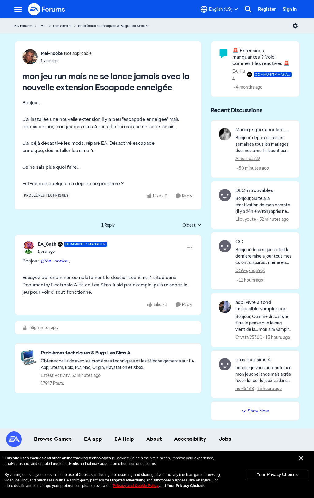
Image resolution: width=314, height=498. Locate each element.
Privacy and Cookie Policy (136, 486)
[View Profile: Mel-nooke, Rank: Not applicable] (30, 56)
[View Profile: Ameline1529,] (225, 134)
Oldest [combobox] (191, 225)
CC (239, 242)
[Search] (248, 9)
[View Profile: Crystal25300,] (225, 307)
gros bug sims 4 (253, 360)
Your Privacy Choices (277, 474)
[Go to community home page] (46, 9)
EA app (93, 438)
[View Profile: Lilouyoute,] (225, 195)
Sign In (290, 9)
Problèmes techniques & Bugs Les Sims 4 (113, 25)
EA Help (124, 438)
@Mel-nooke (54, 261)
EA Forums (23, 25)
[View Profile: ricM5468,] (225, 364)
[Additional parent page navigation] (42, 25)
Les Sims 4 (62, 25)
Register (267, 9)
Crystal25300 (249, 337)
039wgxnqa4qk (250, 270)
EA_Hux (238, 74)
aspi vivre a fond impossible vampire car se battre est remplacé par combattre (261, 305)
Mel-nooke (52, 53)
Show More (258, 411)
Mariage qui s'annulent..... (262, 130)
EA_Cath (47, 244)
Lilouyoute (246, 219)
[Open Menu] (295, 25)
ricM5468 (245, 388)
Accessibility (190, 438)
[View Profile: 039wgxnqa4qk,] (225, 246)
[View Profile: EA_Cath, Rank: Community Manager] (28, 247)
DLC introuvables (254, 190)
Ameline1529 (248, 158)
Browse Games (53, 438)
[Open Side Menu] (18, 9)
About (154, 438)
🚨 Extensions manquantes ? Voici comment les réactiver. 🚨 (260, 57)
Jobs (225, 438)
